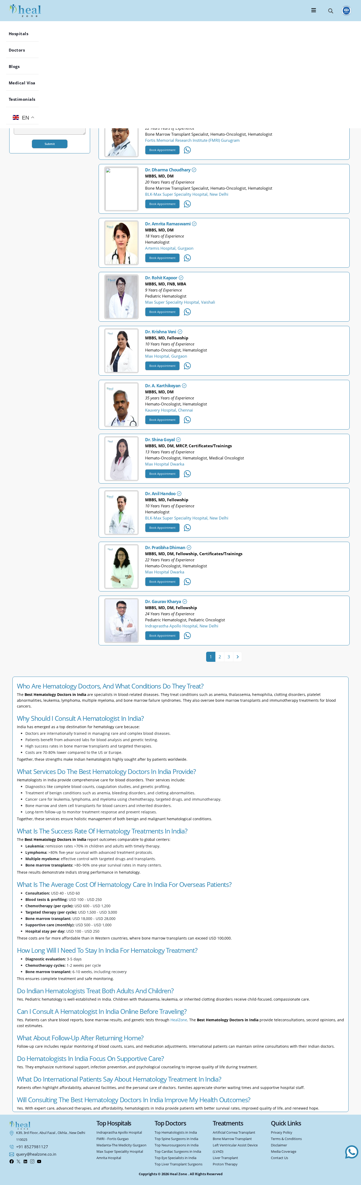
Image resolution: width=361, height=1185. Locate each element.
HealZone (178, 1019)
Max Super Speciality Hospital (119, 1151)
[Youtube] (39, 1161)
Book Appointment (162, 150)
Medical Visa (26, 82)
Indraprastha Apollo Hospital (119, 1132)
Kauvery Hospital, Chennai (169, 410)
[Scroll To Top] (351, 1178)
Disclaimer (279, 1145)
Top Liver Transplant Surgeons (178, 1164)
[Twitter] (18, 1161)
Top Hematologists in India (176, 1132)
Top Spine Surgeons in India (176, 1139)
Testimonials (26, 99)
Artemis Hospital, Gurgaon (169, 248)
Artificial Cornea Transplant (234, 1132)
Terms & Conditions (286, 1139)
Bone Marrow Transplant (232, 1139)
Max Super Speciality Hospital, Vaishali (180, 302)
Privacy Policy (281, 1132)
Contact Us (279, 1158)
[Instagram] (32, 1161)
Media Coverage (283, 1151)
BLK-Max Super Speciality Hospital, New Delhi (186, 194)
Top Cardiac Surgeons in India (178, 1151)
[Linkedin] (25, 1161)
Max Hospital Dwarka (164, 464)
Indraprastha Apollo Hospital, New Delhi (181, 625)
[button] (330, 10)
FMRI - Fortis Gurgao (112, 1139)
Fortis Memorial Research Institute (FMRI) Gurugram (192, 140)
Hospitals (23, 33)
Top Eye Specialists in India (175, 1158)
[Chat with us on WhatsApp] (351, 1152)
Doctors (21, 50)
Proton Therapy (225, 1164)
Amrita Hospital (108, 1158)
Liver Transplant (225, 1158)
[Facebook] (11, 1161)
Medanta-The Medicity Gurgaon (121, 1145)
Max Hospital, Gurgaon (166, 356)
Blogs (18, 66)
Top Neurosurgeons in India (176, 1145)
